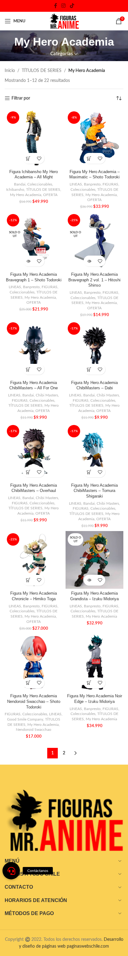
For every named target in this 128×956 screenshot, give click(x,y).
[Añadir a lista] (39, 158)
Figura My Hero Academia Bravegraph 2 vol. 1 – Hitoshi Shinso (94, 280)
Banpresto (92, 184)
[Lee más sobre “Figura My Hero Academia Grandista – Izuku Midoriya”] (89, 580)
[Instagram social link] (63, 6)
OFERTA (50, 195)
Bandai (19, 184)
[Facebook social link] (55, 6)
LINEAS (76, 184)
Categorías (61, 53)
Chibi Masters (47, 395)
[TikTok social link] (72, 6)
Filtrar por (20, 98)
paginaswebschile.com (88, 946)
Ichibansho (15, 189)
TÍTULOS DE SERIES (42, 71)
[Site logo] (64, 21)
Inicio (10, 71)
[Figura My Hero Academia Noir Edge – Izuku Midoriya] (94, 662)
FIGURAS (110, 184)
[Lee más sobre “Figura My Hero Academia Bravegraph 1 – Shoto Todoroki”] (28, 261)
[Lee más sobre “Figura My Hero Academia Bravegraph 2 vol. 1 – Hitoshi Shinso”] (89, 261)
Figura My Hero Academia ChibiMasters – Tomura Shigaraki (94, 490)
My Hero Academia (25, 195)
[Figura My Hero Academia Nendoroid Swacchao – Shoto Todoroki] (33, 662)
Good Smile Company (25, 719)
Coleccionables (39, 184)
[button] (28, 158)
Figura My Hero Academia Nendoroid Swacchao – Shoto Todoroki (33, 701)
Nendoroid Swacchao (33, 729)
